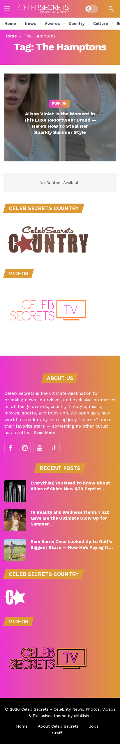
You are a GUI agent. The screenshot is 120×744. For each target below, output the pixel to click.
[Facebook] (10, 447)
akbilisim (82, 715)
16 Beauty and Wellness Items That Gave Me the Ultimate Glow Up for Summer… (70, 518)
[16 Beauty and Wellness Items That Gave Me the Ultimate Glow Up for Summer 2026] (15, 520)
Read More (44, 432)
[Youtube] (39, 447)
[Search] (111, 8)
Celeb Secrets (35, 709)
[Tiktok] (54, 447)
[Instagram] (25, 447)
